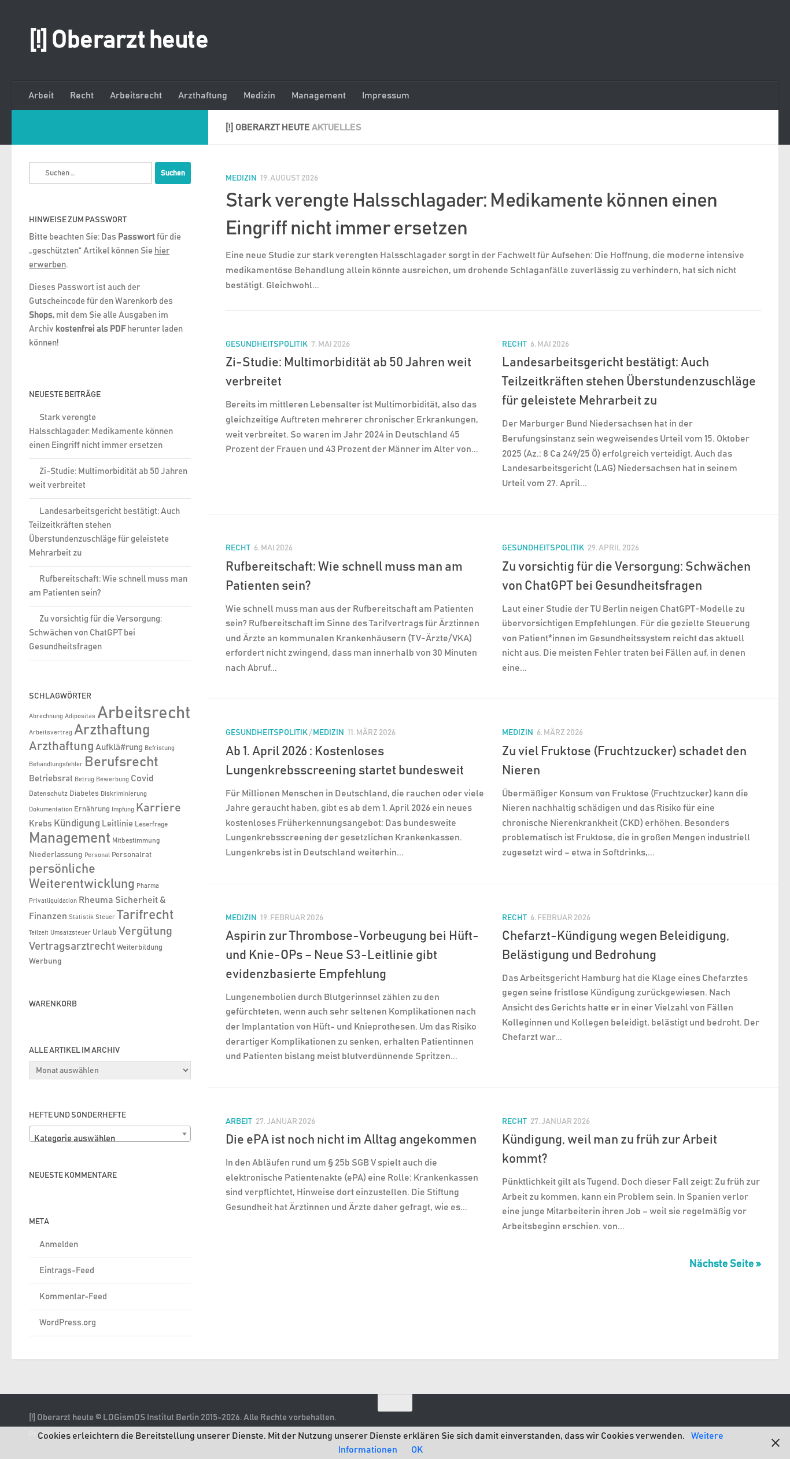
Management (318, 95)
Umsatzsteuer (70, 933)
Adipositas (80, 716)
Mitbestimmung (136, 840)
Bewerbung (112, 779)
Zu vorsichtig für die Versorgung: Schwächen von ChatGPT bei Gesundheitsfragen (95, 633)
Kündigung (77, 823)
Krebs (40, 823)
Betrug (84, 779)
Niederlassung (56, 855)
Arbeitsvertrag (50, 733)
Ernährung (92, 809)
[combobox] (110, 1134)
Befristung (160, 748)
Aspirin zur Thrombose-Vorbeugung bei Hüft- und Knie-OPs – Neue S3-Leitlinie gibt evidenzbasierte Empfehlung (352, 955)
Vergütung (145, 931)
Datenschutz (48, 794)
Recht (82, 95)
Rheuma (96, 900)
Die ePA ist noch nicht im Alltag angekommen (351, 1140)
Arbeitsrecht (136, 95)
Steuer (105, 917)
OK (417, 1449)
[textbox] (109, 1138)
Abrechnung (46, 716)
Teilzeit (39, 932)
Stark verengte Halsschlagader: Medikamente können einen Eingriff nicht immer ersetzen (101, 431)
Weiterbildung (140, 947)
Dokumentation (50, 809)
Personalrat (132, 855)
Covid (142, 778)
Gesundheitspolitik (267, 344)
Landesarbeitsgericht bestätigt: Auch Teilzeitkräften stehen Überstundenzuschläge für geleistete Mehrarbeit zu (629, 382)
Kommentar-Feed (73, 1296)
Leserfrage (151, 824)
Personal (97, 855)
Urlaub (105, 932)
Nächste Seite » (725, 1264)
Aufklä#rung (119, 747)
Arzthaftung (202, 95)
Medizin (259, 95)
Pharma (147, 886)
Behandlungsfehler (56, 764)
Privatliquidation (53, 901)
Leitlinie (117, 823)
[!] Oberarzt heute (118, 40)
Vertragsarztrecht (72, 946)
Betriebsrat (51, 778)
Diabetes (84, 793)
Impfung (123, 810)
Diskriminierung (124, 794)
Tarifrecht (145, 915)
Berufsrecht (121, 762)
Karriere (158, 808)
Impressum (385, 95)
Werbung (45, 961)
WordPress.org (67, 1322)
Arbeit (41, 95)
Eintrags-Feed (66, 1270)
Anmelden (58, 1244)
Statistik (81, 917)
